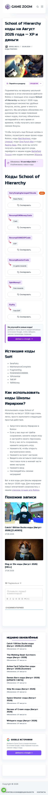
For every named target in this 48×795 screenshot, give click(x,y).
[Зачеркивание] (16, 598)
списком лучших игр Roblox (25, 490)
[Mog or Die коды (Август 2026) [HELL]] (24, 549)
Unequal (9, 141)
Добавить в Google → (24, 753)
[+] (28, 599)
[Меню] (42, 6)
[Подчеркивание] (13, 598)
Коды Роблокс (11, 49)
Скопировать (25, 205)
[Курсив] (10, 598)
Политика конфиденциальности (19, 792)
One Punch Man (26, 141)
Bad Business (24, 138)
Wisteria (38, 154)
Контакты (41, 792)
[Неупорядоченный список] (22, 598)
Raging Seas (10, 145)
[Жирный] (7, 598)
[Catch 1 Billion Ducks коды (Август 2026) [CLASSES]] (24, 513)
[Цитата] (25, 598)
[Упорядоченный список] (19, 598)
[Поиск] (38, 7)
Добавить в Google (23, 339)
